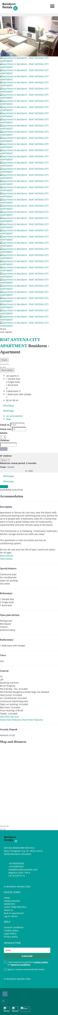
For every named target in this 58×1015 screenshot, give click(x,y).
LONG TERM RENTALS (15, 907)
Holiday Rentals (12, 900)
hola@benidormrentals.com (23, 869)
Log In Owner (11, 916)
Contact (4, 486)
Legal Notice (10, 933)
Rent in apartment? (14, 913)
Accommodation (14, 416)
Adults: (4, 432)
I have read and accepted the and (27, 963)
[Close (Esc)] (1, 364)
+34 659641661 (16, 866)
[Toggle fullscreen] (4, 364)
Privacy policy (11, 936)
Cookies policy (11, 930)
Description (7, 370)
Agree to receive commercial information (26, 969)
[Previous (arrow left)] (1, 367)
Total (2, 467)
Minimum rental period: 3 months (18, 463)
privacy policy (41, 962)
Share (4, 359)
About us (8, 910)
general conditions (20, 964)
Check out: (5, 429)
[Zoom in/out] (7, 364)
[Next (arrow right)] (4, 367)
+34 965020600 (16, 863)
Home (7, 897)
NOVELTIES (9, 903)
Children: (5, 440)
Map (8, 419)
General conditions (14, 927)
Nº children (6, 455)
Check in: (5, 424)
